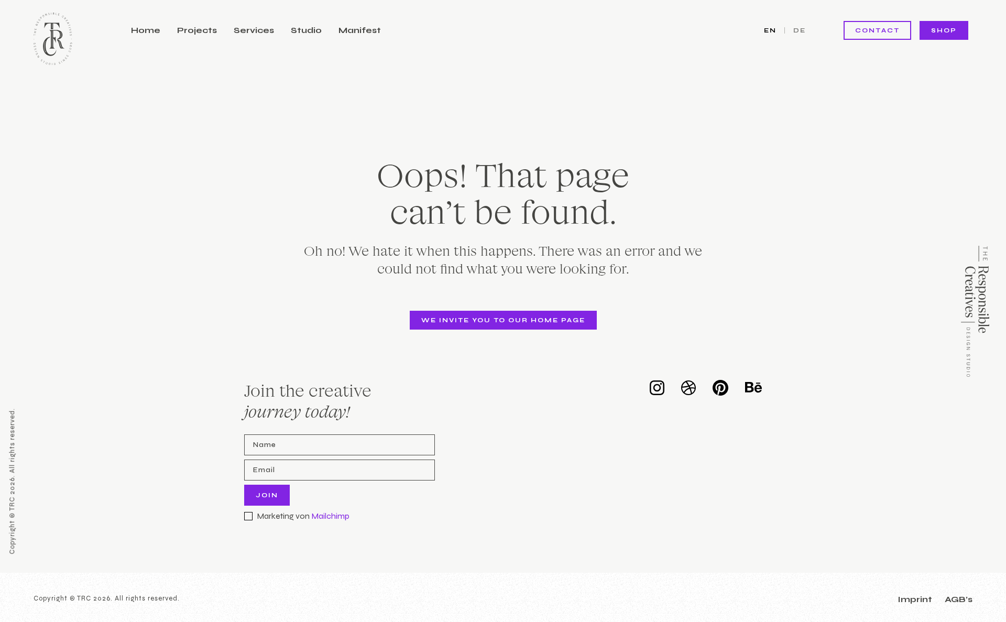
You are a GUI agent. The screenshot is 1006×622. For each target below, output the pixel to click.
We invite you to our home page (503, 320)
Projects (197, 30)
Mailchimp (330, 516)
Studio (306, 30)
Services (254, 30)
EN (770, 30)
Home (145, 30)
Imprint (915, 599)
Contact (877, 30)
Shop (944, 30)
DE (799, 30)
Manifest (359, 30)
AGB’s (958, 599)
